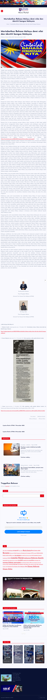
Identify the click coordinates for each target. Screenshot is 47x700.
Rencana (16, 37)
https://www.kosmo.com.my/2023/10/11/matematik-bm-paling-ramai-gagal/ (17, 139)
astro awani (21, 550)
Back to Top (42, 697)
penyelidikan (31, 560)
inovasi (13, 555)
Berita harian (27, 550)
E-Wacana (3, 37)
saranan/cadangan (13, 564)
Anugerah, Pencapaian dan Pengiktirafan (13, 613)
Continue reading (25, 457)
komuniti (40, 555)
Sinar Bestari (20, 564)
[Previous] (22, 633)
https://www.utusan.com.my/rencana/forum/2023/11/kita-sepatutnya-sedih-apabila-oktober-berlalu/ (23, 410)
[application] (23, 588)
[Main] (4, 599)
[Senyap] (40, 599)
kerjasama (35, 555)
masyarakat (5, 560)
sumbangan (41, 564)
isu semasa (33, 416)
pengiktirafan (25, 560)
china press (12, 553)
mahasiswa (27, 558)
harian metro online (7, 555)
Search (5, 491)
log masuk (7, 486)
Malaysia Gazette (41, 416)
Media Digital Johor (11, 560)
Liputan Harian (17, 558)
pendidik (20, 560)
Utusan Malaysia (33, 418)
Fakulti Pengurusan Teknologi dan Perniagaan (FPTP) (24, 553)
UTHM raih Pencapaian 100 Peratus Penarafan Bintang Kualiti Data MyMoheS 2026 (33, 626)
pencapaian (16, 560)
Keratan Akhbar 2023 (10, 37)
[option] (13, 620)
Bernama (6, 553)
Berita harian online (35, 550)
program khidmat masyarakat (12, 562)
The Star (4, 566)
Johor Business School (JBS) (29, 555)
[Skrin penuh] (42, 599)
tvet (7, 566)
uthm (26, 566)
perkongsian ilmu (37, 560)
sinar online (30, 564)
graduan (35, 553)
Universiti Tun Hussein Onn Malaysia (16, 566)
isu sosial (23, 555)
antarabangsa (10, 550)
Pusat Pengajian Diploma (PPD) (26, 562)
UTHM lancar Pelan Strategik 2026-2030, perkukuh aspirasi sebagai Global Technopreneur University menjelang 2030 (29, 647)
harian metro (40, 553)
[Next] (24, 633)
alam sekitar (5, 550)
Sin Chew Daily (35, 564)
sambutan (28, 444)
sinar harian (25, 564)
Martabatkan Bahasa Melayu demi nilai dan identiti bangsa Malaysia (25, 24)
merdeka (30, 465)
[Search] (42, 495)
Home (8, 24)
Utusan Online (42, 418)
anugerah (15, 550)
